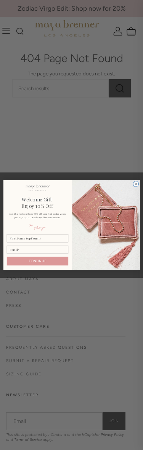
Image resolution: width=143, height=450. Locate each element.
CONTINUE (37, 261)
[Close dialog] (135, 184)
